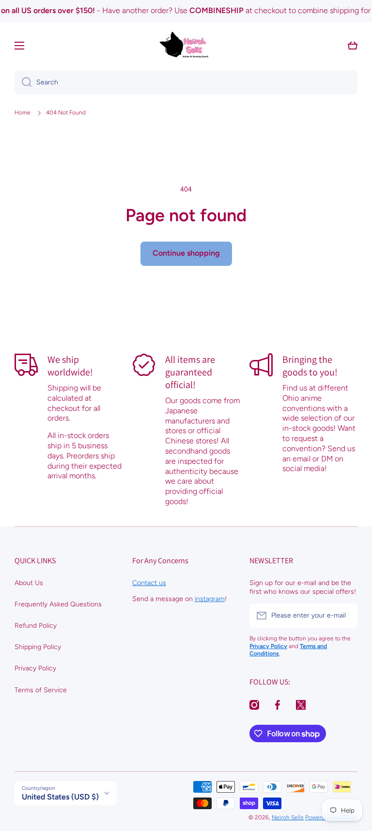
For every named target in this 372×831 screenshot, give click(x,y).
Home (23, 112)
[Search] (23, 82)
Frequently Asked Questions (58, 604)
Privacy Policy (35, 668)
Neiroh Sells (288, 817)
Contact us (149, 583)
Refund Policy (36, 625)
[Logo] (186, 45)
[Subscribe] (345, 615)
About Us (29, 583)
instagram (210, 599)
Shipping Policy (38, 647)
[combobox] (186, 82)
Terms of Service (41, 690)
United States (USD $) (60, 796)
